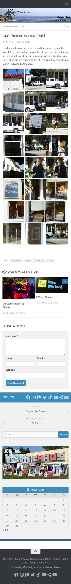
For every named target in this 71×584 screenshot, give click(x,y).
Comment (12, 336)
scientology (39, 261)
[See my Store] (61, 397)
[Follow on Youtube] (55, 397)
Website (10, 369)
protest (28, 261)
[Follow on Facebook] (28, 397)
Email (40, 358)
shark (10, 42)
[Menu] (67, 4)
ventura (50, 261)
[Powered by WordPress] (24, 567)
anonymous (16, 261)
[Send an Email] (66, 397)
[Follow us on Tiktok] (50, 397)
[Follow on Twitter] (45, 397)
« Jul (5, 530)
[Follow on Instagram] (34, 397)
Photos (19, 26)
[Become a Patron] (39, 397)
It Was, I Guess (44, 297)
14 (54, 510)
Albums (7, 26)
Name (10, 358)
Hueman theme (52, 567)
